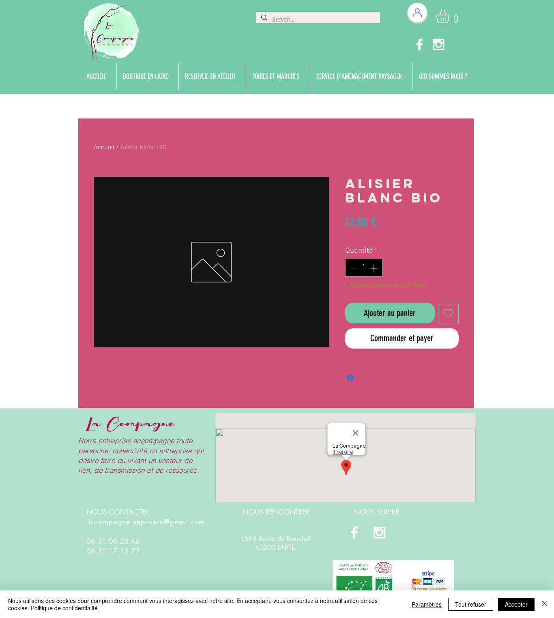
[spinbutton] (363, 268)
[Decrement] (353, 268)
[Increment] (374, 268)
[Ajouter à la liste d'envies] (448, 313)
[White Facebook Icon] (419, 44)
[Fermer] (544, 604)
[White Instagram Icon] (439, 44)
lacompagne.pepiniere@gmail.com (146, 521)
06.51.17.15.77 (113, 551)
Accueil (104, 148)
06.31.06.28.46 (113, 541)
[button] (451, 16)
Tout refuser (470, 604)
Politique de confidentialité (64, 608)
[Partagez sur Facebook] (350, 378)
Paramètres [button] (427, 604)
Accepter (516, 604)
